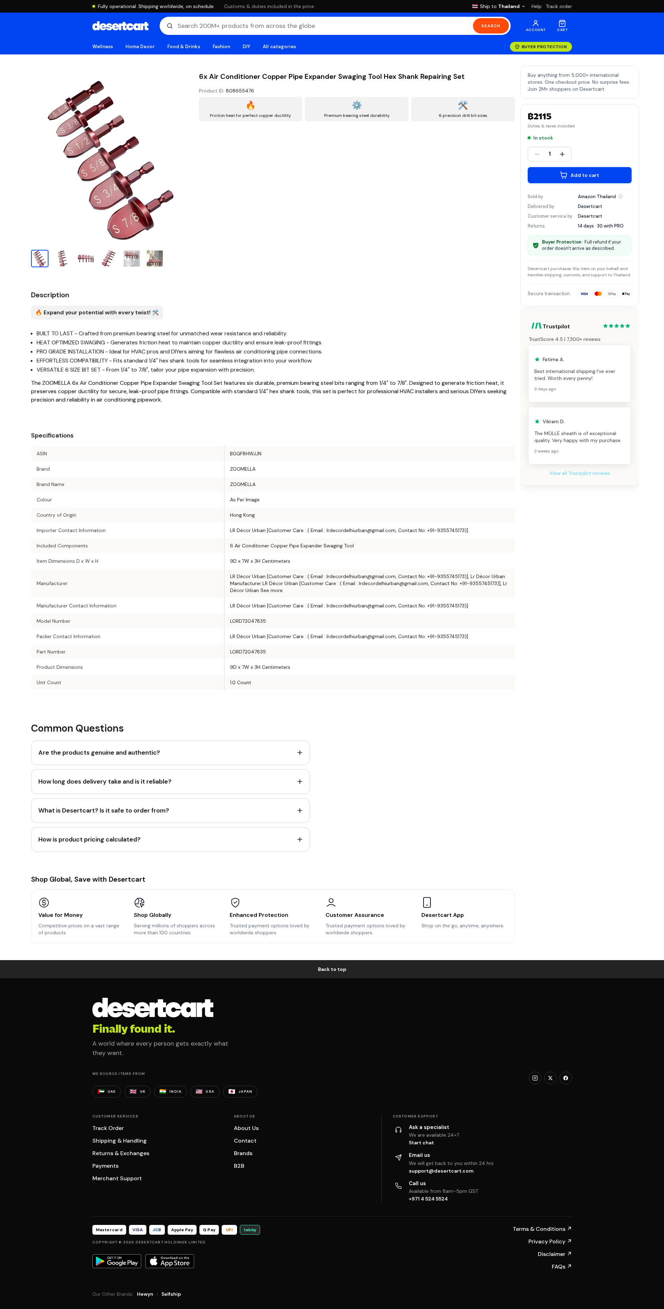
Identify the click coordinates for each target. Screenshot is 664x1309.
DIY (246, 47)
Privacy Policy (550, 1241)
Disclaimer (555, 1254)
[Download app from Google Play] (116, 1261)
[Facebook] (565, 1078)
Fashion (221, 47)
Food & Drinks (183, 47)
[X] (550, 1078)
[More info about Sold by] (620, 196)
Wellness (102, 47)
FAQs (562, 1266)
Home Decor (140, 47)
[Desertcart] (120, 25)
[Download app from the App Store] (169, 1261)
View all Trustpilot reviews (579, 473)
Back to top (332, 969)
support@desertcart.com (441, 1171)
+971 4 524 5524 (428, 1199)
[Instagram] (535, 1078)
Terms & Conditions (542, 1229)
